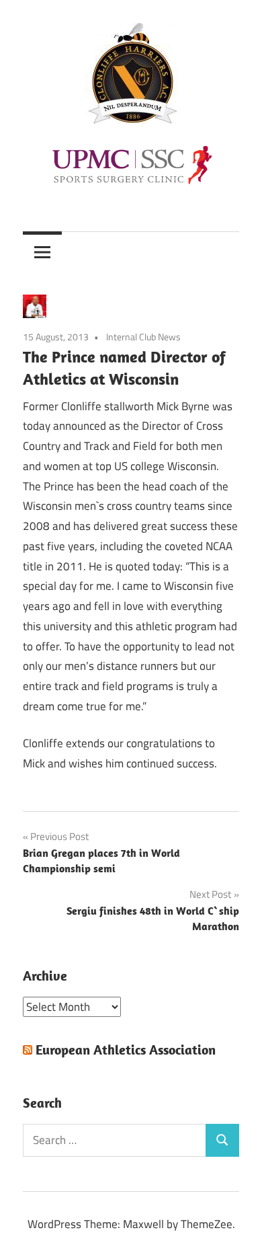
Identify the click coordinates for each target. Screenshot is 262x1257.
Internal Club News (143, 337)
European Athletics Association (126, 1049)
